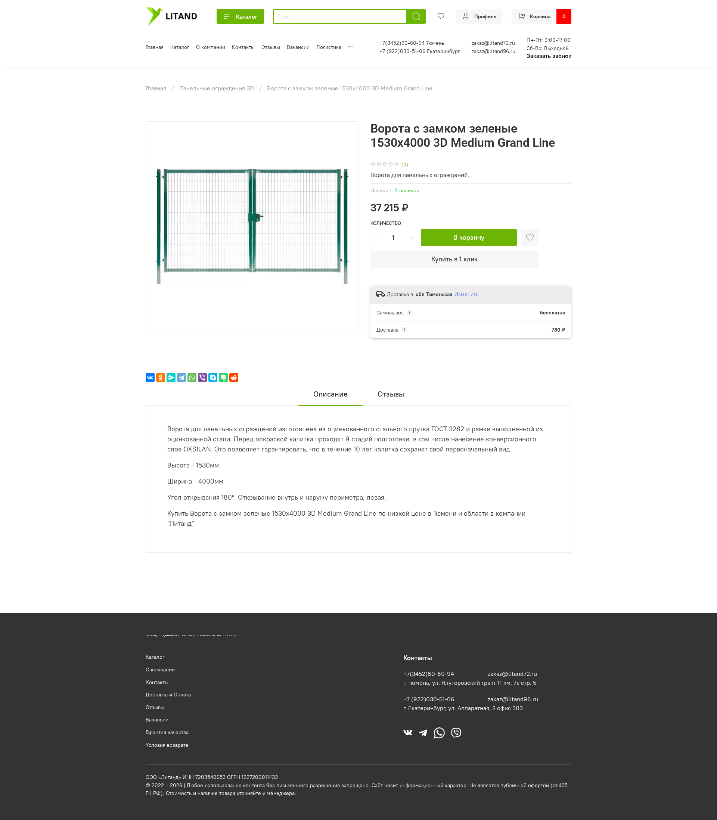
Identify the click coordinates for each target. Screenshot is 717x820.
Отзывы (270, 47)
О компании (210, 47)
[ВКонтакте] (150, 377)
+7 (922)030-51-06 (428, 699)
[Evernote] (223, 377)
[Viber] (202, 377)
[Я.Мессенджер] (171, 377)
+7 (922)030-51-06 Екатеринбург (419, 51)
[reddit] (233, 377)
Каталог (247, 16)
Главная (155, 47)
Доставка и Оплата (168, 694)
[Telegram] (181, 377)
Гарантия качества (167, 732)
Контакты (243, 47)
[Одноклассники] (160, 377)
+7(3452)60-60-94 (428, 673)
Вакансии (298, 47)
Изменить (466, 294)
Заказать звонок (549, 56)
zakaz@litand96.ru (493, 51)
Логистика (328, 47)
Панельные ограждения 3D (217, 88)
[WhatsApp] (191, 377)
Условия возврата (167, 745)
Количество (385, 223)
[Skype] (212, 377)
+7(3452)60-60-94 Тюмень (411, 43)
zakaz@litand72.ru (493, 43)
